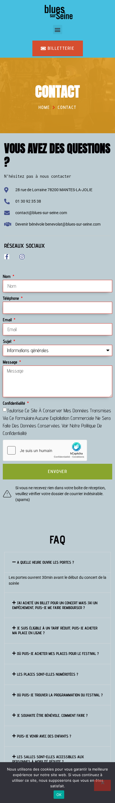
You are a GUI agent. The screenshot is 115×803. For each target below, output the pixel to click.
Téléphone (11, 298)
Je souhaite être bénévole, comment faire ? (52, 715)
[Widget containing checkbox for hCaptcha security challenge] (45, 450)
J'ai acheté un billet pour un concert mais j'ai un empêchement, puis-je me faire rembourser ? (54, 605)
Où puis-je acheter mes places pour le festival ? (58, 653)
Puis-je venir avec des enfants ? (44, 736)
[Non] (102, 785)
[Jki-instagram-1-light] (22, 256)
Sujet (8, 341)
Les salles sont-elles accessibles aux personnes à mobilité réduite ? (48, 759)
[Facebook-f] (6, 256)
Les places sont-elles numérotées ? (47, 674)
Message (10, 362)
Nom (7, 276)
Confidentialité (14, 403)
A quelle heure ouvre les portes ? (45, 562)
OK (59, 794)
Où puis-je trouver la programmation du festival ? (60, 695)
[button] (57, 29)
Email (8, 319)
